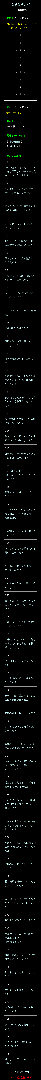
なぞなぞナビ (20, 4)
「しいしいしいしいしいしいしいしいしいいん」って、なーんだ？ (20, 475)
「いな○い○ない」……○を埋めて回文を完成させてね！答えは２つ (20, 804)
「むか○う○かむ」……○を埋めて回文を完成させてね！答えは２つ (20, 513)
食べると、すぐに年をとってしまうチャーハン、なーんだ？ (20, 604)
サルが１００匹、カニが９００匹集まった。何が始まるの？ (20, 937)
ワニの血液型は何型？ (16, 328)
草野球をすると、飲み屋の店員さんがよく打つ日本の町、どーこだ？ (20, 380)
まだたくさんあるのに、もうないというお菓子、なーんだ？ (20, 401)
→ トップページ (20, 1071)
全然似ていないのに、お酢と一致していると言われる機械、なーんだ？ (20, 643)
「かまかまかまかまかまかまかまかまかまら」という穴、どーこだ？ (20, 825)
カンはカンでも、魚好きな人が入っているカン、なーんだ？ (20, 903)
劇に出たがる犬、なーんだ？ (20, 920)
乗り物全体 (14, 141)
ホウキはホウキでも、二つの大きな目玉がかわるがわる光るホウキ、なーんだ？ (20, 171)
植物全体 (13, 146)
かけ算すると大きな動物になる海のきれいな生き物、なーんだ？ (20, 846)
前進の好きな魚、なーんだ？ (20, 713)
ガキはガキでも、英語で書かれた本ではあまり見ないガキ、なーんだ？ (20, 765)
